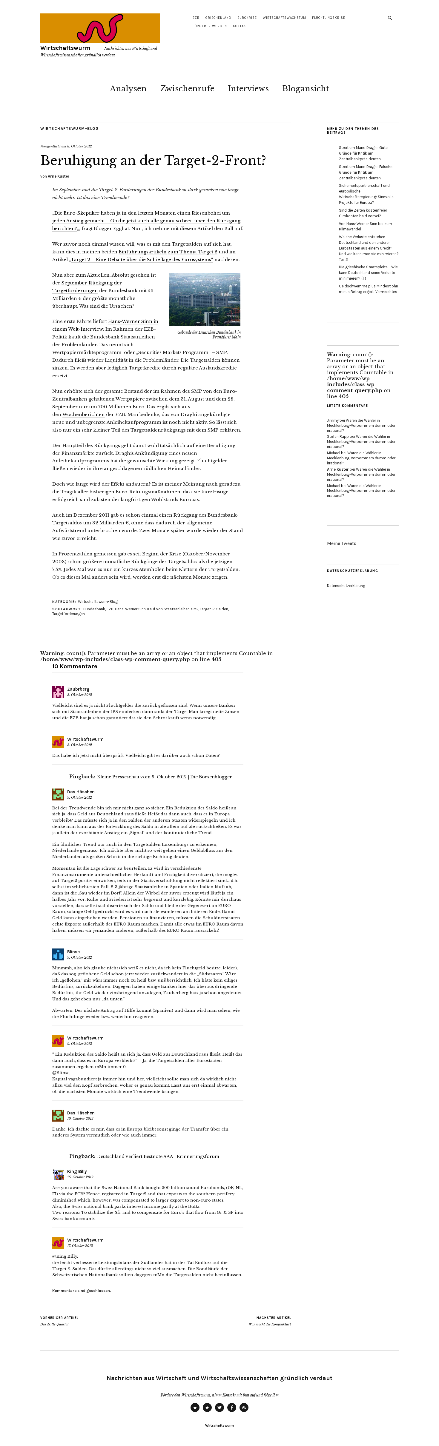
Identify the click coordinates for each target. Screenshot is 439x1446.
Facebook (231, 1411)
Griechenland (218, 18)
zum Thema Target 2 (192, 252)
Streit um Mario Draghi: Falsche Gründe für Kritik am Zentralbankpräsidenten (365, 172)
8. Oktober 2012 (79, 146)
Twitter (219, 1411)
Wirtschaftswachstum (284, 18)
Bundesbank (94, 609)
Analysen (128, 88)
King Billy (77, 1171)
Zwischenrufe (187, 88)
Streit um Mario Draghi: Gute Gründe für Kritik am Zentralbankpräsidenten (363, 153)
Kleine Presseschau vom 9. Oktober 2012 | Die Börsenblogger (164, 777)
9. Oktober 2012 (79, 797)
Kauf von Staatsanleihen (168, 609)
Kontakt (240, 26)
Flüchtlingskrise (328, 18)
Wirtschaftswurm (65, 47)
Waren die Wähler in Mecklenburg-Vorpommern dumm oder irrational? (361, 425)
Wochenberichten (83, 414)
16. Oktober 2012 (80, 1177)
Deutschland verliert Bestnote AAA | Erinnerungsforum (158, 1156)
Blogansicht (305, 88)
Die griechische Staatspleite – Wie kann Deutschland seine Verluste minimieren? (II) (368, 273)
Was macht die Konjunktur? (269, 1321)
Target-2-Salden (214, 609)
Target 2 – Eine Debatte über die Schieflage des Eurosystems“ (142, 259)
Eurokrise (247, 18)
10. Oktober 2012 (80, 1119)
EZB (196, 18)
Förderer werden (210, 26)
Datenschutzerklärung (346, 585)
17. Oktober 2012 (80, 1246)
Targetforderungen (68, 614)
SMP (194, 609)
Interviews (248, 88)
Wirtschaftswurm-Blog (69, 128)
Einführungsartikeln (143, 252)
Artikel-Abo (244, 1411)
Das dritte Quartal (59, 1321)
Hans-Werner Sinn (130, 609)
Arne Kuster (59, 176)
